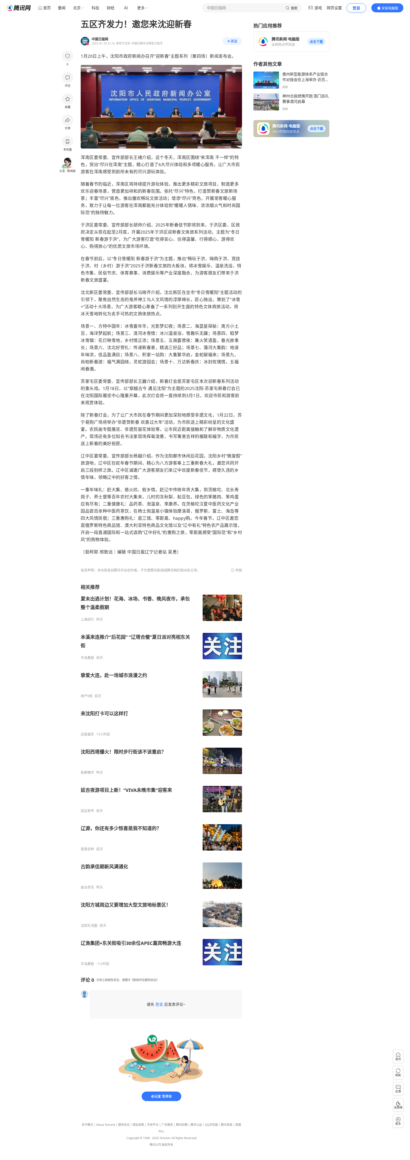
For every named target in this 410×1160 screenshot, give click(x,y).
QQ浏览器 (211, 1125)
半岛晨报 (87, 657)
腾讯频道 (226, 1125)
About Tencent (105, 1125)
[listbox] (161, 774)
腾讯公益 (196, 1125)
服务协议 (124, 1125)
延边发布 (87, 810)
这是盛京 (87, 734)
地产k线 (86, 696)
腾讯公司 (155, 1145)
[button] (316, 41)
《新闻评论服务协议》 (144, 980)
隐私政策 (138, 1125)
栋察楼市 (87, 772)
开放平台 (152, 1125)
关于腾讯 (87, 1125)
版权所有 (167, 1145)
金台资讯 (87, 887)
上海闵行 (87, 619)
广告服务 (167, 1125)
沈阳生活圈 (89, 925)
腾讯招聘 (181, 1125)
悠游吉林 (87, 849)
